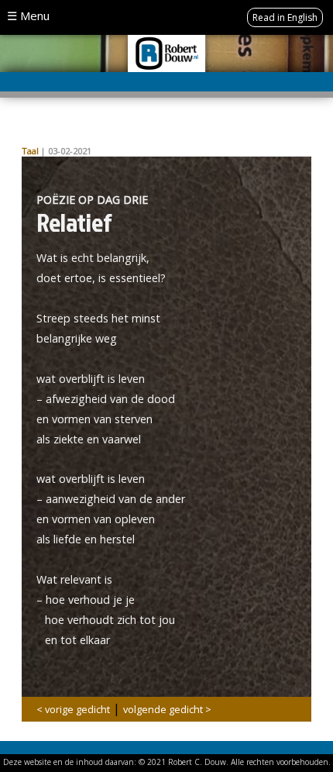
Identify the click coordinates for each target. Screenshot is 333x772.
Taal (30, 150)
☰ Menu (28, 15)
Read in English (285, 17)
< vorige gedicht (73, 709)
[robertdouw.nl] (166, 51)
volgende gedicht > (167, 709)
